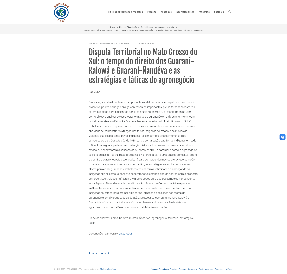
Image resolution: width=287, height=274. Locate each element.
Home (112, 27)
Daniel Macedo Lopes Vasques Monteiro (157, 27)
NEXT (103, 253)
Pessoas (152, 12)
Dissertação (132, 27)
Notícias (219, 12)
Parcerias (204, 12)
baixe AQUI (125, 233)
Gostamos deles (185, 12)
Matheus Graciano (108, 269)
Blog (121, 27)
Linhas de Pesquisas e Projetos (125, 12)
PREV (94, 253)
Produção (166, 12)
